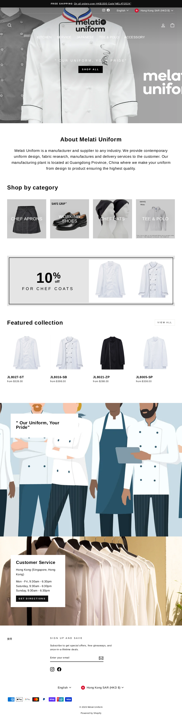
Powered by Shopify (91, 713)
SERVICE (64, 37)
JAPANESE (85, 37)
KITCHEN (44, 37)
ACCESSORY (134, 37)
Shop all (90, 69)
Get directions (32, 598)
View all (164, 322)
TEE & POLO (109, 37)
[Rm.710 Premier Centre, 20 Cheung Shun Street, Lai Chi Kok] (91, 581)
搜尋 (9, 639)
